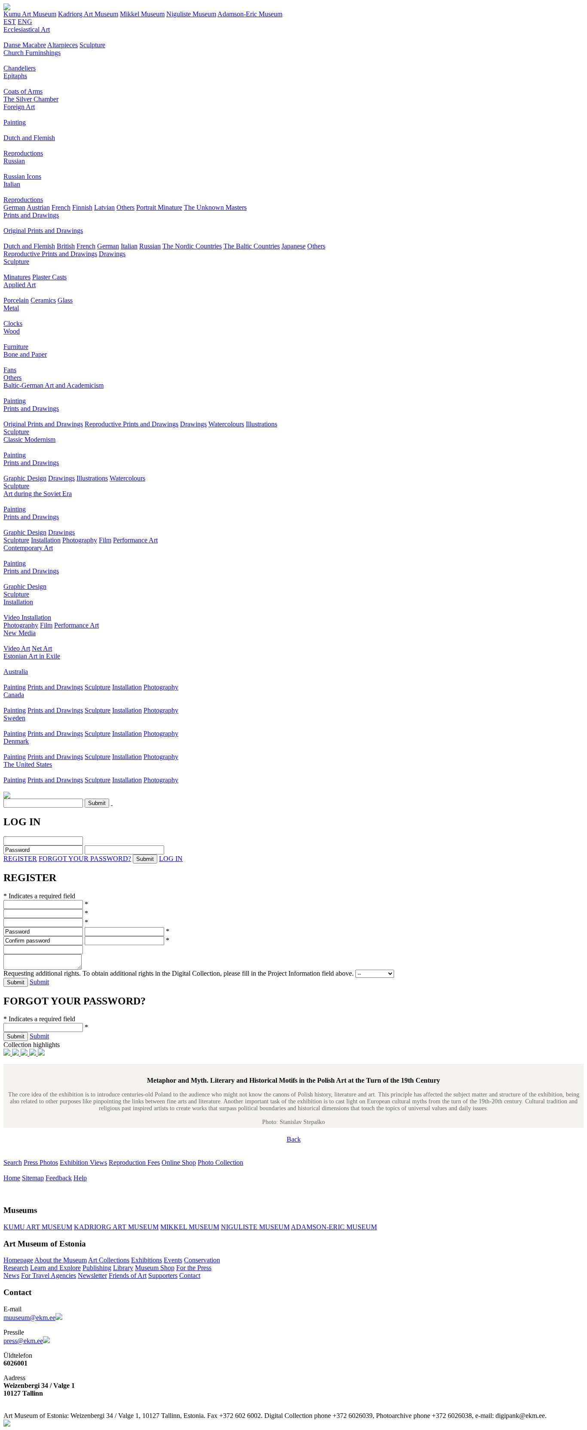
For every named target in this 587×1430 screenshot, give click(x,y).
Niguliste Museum (191, 14)
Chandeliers (19, 68)
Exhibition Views (83, 1162)
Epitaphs (15, 76)
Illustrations (261, 424)
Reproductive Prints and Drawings (50, 253)
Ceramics (43, 300)
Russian (14, 161)
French (61, 207)
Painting (14, 122)
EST (9, 21)
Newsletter (92, 1275)
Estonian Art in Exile (31, 656)
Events (173, 1260)
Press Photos (41, 1162)
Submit (39, 982)
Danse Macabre (24, 45)
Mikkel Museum (142, 14)
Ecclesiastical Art (26, 29)
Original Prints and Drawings (43, 230)
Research (15, 1267)
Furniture (15, 346)
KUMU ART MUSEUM (37, 1227)
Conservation (202, 1260)
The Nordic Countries (192, 246)
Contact (189, 1275)
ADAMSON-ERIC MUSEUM (334, 1227)
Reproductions (23, 153)
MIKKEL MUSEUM (189, 1227)
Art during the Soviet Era (37, 493)
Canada (13, 694)
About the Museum (60, 1260)
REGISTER (20, 858)
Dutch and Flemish (29, 137)
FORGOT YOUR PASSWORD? (85, 858)
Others (125, 207)
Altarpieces (62, 45)
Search (12, 1162)
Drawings (112, 253)
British (66, 246)
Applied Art (19, 284)
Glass (65, 300)
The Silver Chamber (30, 99)
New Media (19, 633)
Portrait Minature (159, 207)
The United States (27, 764)
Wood (11, 331)
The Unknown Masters (215, 207)
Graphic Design (24, 478)
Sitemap (33, 1178)
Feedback (59, 1178)
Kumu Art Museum (29, 14)
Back (294, 1139)
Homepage (18, 1260)
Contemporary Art (28, 547)
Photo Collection (220, 1162)
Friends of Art (128, 1275)
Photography (79, 540)
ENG (25, 21)
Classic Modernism (29, 439)
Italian (11, 184)
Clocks (12, 323)
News (11, 1275)
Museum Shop (154, 1267)
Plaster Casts (49, 277)
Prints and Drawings (31, 215)
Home (11, 1178)
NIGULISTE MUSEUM (255, 1227)
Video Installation (27, 617)
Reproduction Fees (134, 1162)
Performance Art (135, 540)
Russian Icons (22, 176)
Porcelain (16, 300)
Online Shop (179, 1162)
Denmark (16, 741)
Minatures (17, 277)
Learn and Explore (55, 1267)
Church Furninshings (32, 52)
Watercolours (226, 424)
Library (123, 1267)
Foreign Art (19, 106)
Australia (15, 671)
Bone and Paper (25, 354)
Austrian (38, 207)
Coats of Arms (23, 91)
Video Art (16, 648)
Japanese (293, 246)
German (14, 207)
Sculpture (92, 45)
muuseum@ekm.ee (29, 1317)
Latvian (104, 207)
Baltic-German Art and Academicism (53, 385)
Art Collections (108, 1260)
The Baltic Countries (251, 246)
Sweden (14, 718)
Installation (46, 540)
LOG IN (171, 858)
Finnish (82, 207)
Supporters (162, 1275)
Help (80, 1178)
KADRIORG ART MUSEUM (116, 1227)
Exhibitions (146, 1260)
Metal (11, 308)
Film (105, 540)
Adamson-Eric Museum (249, 14)
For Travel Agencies (48, 1275)
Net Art (42, 648)
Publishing (97, 1267)
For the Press (193, 1267)
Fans (9, 370)
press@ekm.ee (23, 1340)
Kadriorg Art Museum (88, 14)
